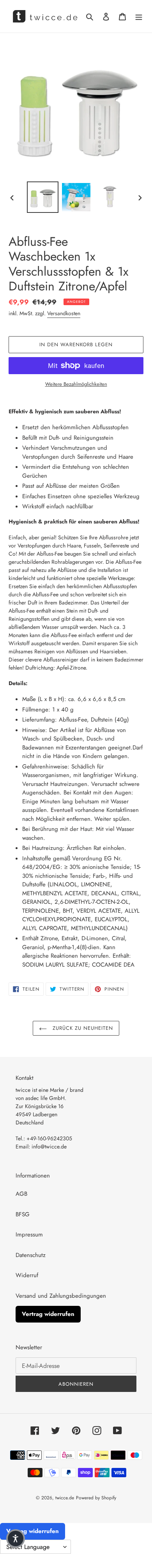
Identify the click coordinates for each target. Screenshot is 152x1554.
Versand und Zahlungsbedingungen (61, 1296)
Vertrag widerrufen (48, 1314)
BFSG (23, 1214)
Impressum (29, 1234)
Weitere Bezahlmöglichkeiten (76, 384)
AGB (21, 1194)
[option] (43, 197)
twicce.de (64, 1497)
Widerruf (27, 1275)
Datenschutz (31, 1255)
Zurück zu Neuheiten (82, 1028)
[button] (15, 1538)
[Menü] (139, 16)
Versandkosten (63, 313)
